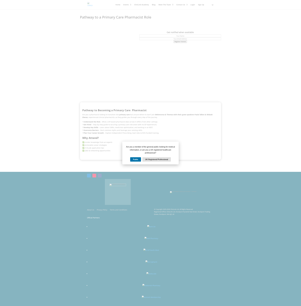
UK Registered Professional (156, 159)
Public (135, 159)
